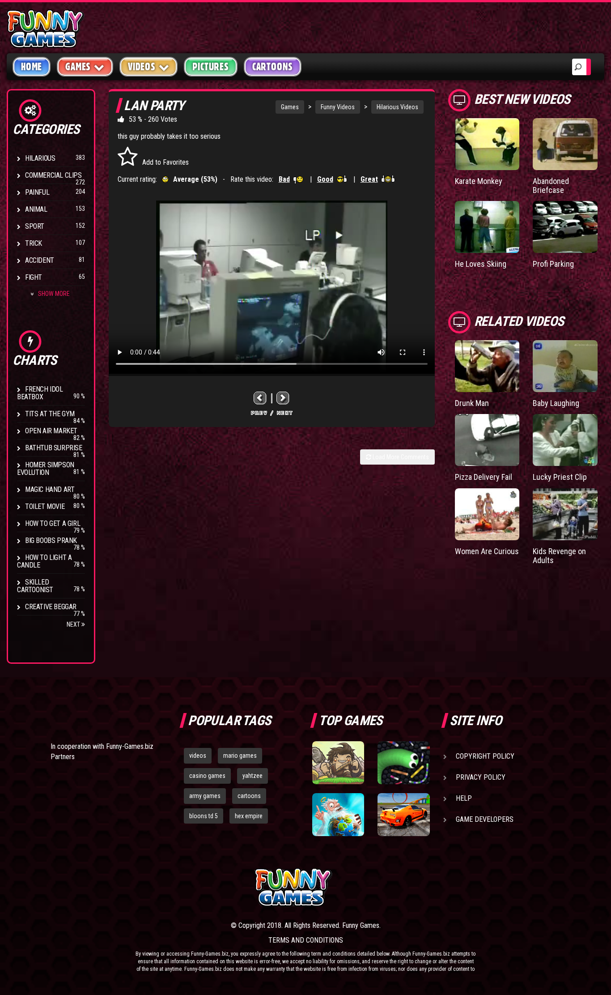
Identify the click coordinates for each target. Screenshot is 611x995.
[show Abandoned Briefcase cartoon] (565, 144)
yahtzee (252, 775)
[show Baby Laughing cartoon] (565, 366)
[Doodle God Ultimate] (338, 814)
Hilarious (40, 158)
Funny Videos (338, 107)
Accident (39, 260)
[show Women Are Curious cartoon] (487, 514)
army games (205, 795)
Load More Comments (400, 457)
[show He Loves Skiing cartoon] (487, 227)
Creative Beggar (50, 606)
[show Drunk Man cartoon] (487, 366)
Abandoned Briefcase (551, 185)
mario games (240, 755)
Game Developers (484, 819)
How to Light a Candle (44, 561)
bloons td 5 (203, 816)
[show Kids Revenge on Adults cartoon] (565, 514)
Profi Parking (553, 264)
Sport (34, 226)
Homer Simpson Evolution (45, 469)
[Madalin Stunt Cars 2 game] (403, 814)
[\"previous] (260, 398)
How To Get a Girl (52, 523)
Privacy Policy (480, 777)
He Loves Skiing (480, 264)
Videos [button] (142, 66)
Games (290, 107)
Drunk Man (472, 403)
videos (197, 755)
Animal (36, 209)
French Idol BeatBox (40, 393)
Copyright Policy (485, 756)
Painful (37, 192)
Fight (33, 277)
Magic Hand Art (49, 489)
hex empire (249, 816)
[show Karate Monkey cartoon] (487, 144)
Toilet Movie (44, 506)
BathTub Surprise (53, 448)
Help (464, 798)
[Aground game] (338, 762)
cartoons (249, 795)
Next (74, 624)
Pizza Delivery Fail (483, 477)
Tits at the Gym (50, 414)
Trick (33, 243)
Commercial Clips (53, 175)
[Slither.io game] (403, 762)
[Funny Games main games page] (407, 887)
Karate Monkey (478, 181)
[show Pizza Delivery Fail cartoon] (487, 440)
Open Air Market (51, 431)
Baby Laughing (556, 403)
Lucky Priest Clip (560, 477)
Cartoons (272, 66)
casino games (207, 775)
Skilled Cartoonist (35, 586)
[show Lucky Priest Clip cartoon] (565, 440)
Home (31, 66)
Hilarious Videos (397, 107)
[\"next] (283, 398)
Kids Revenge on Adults (559, 556)
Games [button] (78, 66)
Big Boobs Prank (51, 540)
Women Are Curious (487, 551)
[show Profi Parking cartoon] (565, 227)
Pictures (210, 66)
